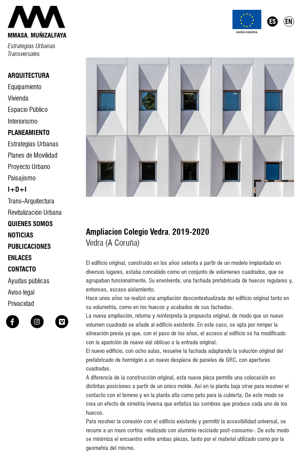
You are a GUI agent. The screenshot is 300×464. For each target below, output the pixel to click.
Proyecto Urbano (29, 166)
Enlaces (20, 258)
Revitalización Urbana (35, 212)
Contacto (22, 269)
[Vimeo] (61, 326)
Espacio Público (28, 109)
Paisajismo (22, 178)
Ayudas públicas (29, 281)
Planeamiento (29, 132)
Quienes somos (30, 223)
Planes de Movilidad (32, 155)
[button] (190, 127)
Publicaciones (29, 246)
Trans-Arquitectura (31, 201)
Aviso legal (21, 292)
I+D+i (17, 189)
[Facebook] (12, 326)
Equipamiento (24, 87)
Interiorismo (23, 121)
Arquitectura (28, 75)
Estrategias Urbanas (33, 144)
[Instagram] (37, 326)
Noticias (20, 235)
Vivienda (18, 98)
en (288, 21)
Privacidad (21, 303)
